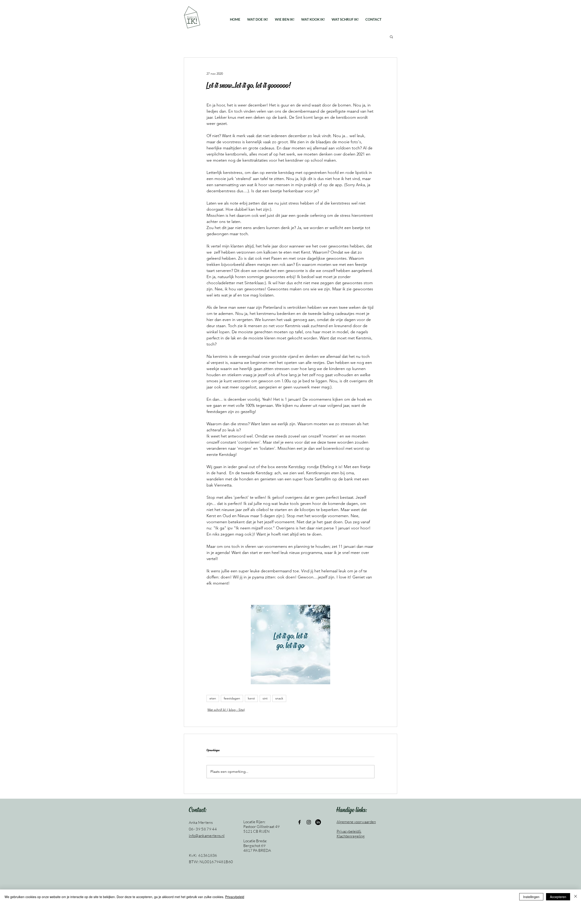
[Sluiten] (575, 896)
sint (265, 698)
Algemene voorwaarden (356, 821)
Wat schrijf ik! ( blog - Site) (226, 710)
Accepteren (558, 896)
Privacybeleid (234, 896)
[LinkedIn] (318, 822)
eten (212, 698)
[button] (257, 19)
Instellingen (531, 896)
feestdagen (232, 698)
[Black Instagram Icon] (309, 822)
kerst (251, 698)
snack (279, 698)
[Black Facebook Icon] (299, 822)
